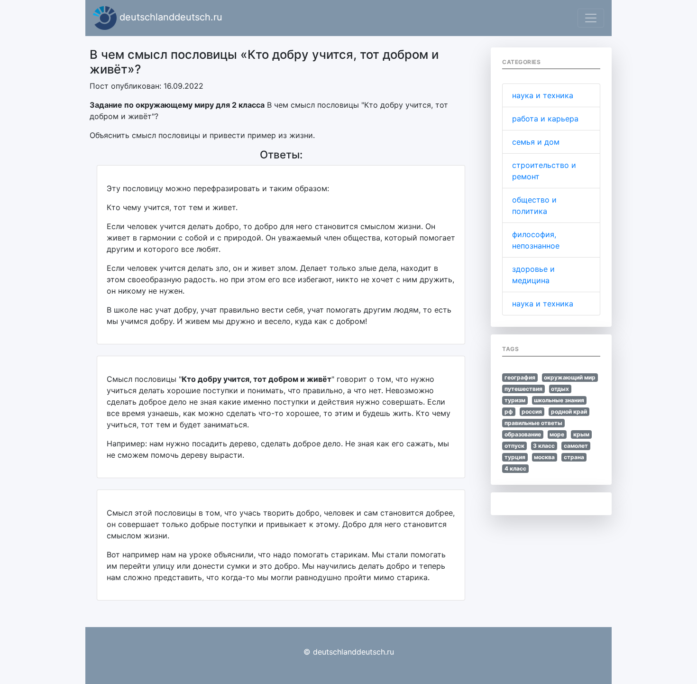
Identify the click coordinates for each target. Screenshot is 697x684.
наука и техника (542, 95)
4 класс (515, 468)
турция (514, 457)
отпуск (514, 445)
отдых (560, 388)
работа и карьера (545, 118)
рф (508, 411)
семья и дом (535, 142)
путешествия (523, 388)
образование (522, 434)
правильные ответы (533, 422)
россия (532, 411)
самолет (576, 445)
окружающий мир (570, 377)
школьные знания (559, 400)
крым (581, 434)
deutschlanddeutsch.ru (169, 17)
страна (574, 457)
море (557, 434)
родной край (569, 411)
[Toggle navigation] (591, 18)
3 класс (544, 445)
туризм (514, 400)
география (519, 377)
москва (544, 457)
